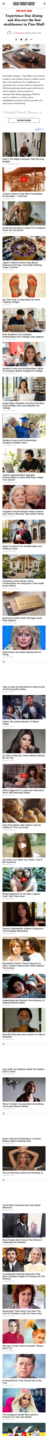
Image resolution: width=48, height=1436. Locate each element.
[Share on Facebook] (16, 39)
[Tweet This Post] (21, 39)
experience (26, 94)
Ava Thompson (20, 33)
